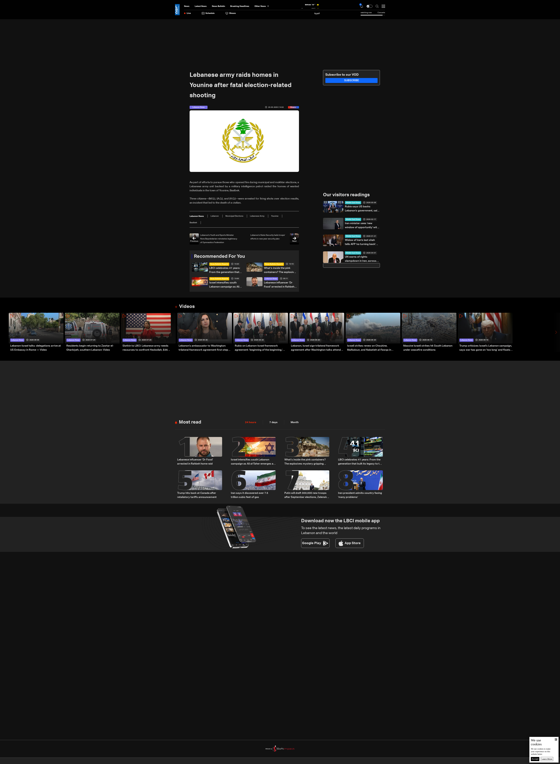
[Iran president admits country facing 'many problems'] (360, 484)
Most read (190, 422)
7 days (273, 422)
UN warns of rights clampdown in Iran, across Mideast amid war (360, 259)
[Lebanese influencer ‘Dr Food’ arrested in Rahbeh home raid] (199, 451)
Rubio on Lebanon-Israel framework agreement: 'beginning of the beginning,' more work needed (258, 348)
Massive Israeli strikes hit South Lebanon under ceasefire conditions (427, 348)
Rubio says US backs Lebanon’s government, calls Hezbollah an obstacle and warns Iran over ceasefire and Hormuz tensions (362, 209)
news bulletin (218, 6)
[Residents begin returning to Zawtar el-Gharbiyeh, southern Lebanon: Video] (92, 332)
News (186, 6)
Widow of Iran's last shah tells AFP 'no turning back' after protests (360, 242)
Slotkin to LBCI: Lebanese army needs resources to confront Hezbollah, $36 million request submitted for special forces (149, 348)
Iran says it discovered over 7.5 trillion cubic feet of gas (249, 495)
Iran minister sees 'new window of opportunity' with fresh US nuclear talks (361, 225)
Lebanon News (271, 279)
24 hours (250, 422)
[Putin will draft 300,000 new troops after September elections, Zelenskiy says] (306, 484)
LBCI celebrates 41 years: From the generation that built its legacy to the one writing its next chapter (224, 270)
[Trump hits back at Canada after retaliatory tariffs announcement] (199, 484)
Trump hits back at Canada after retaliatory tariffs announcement (197, 495)
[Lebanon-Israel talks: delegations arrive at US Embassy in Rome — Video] (36, 332)
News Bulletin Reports (219, 264)
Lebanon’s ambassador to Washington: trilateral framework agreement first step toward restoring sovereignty (203, 348)
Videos (187, 306)
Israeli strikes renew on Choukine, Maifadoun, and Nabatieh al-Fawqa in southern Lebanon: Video (369, 348)
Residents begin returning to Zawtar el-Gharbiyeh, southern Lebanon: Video (90, 348)
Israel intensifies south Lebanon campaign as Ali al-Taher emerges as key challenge (224, 285)
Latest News (201, 6)
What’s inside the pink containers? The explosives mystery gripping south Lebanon (280, 270)
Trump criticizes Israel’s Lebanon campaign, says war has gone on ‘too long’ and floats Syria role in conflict (485, 348)
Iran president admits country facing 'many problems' (360, 495)
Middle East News (353, 203)
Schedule (210, 13)
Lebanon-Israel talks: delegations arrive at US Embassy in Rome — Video (35, 348)
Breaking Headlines (239, 6)
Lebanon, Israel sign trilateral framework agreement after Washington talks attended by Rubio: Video (317, 348)
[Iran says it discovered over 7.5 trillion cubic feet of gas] (253, 484)
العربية (317, 13)
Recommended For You (219, 256)
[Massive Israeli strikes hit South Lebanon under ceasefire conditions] (429, 332)
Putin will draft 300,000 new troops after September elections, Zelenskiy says (306, 495)
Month (295, 422)
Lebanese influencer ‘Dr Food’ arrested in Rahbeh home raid (279, 285)
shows (232, 13)
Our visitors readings (346, 195)
